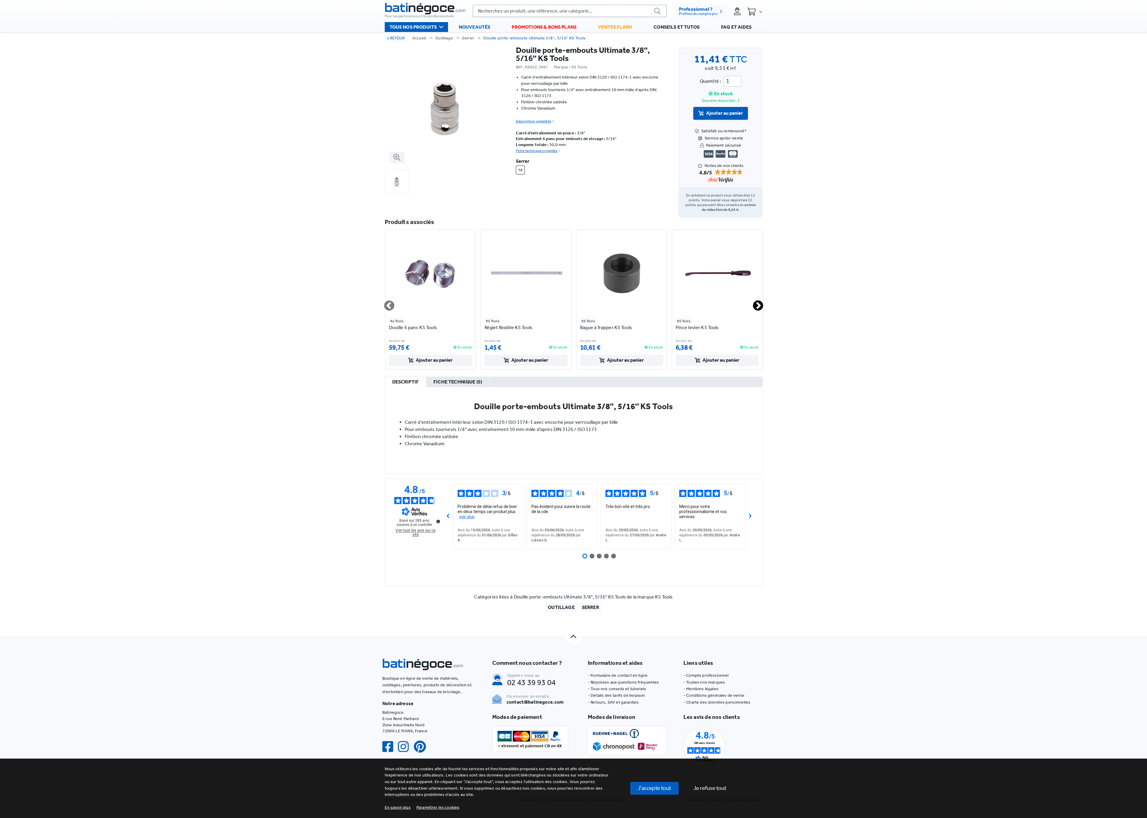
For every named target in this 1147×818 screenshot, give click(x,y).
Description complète (533, 121)
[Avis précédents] (448, 516)
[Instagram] (405, 746)
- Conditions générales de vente (713, 695)
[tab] (405, 382)
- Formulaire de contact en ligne (618, 675)
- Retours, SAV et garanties (613, 702)
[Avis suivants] (750, 516)
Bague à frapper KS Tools (606, 327)
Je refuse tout (709, 788)
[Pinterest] (422, 746)
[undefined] (438, 521)
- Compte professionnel (706, 675)
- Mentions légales (700, 688)
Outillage (444, 38)
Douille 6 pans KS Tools (413, 327)
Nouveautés (474, 27)
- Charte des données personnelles (716, 702)
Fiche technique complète (537, 151)
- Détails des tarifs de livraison (616, 695)
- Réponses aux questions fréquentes (623, 682)
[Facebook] (390, 746)
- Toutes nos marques (704, 682)
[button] (438, 807)
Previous (386, 303)
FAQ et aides (736, 27)
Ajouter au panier (724, 113)
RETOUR (397, 38)
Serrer (468, 38)
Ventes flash (615, 27)
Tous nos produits (413, 27)
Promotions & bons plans (544, 27)
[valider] (658, 11)
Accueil (419, 38)
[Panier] (754, 11)
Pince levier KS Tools (697, 327)
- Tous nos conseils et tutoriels (617, 688)
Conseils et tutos (677, 27)
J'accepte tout (654, 788)
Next (754, 303)
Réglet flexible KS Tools (508, 327)
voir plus (467, 516)
